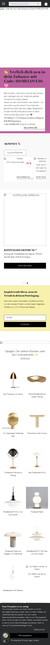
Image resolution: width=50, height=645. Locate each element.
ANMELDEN (24, 324)
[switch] (5, 641)
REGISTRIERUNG (23, 177)
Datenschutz (39, 630)
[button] (22, 283)
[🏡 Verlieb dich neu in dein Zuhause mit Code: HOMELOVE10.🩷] (25, 37)
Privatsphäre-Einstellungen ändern (25, 641)
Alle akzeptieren (25, 636)
